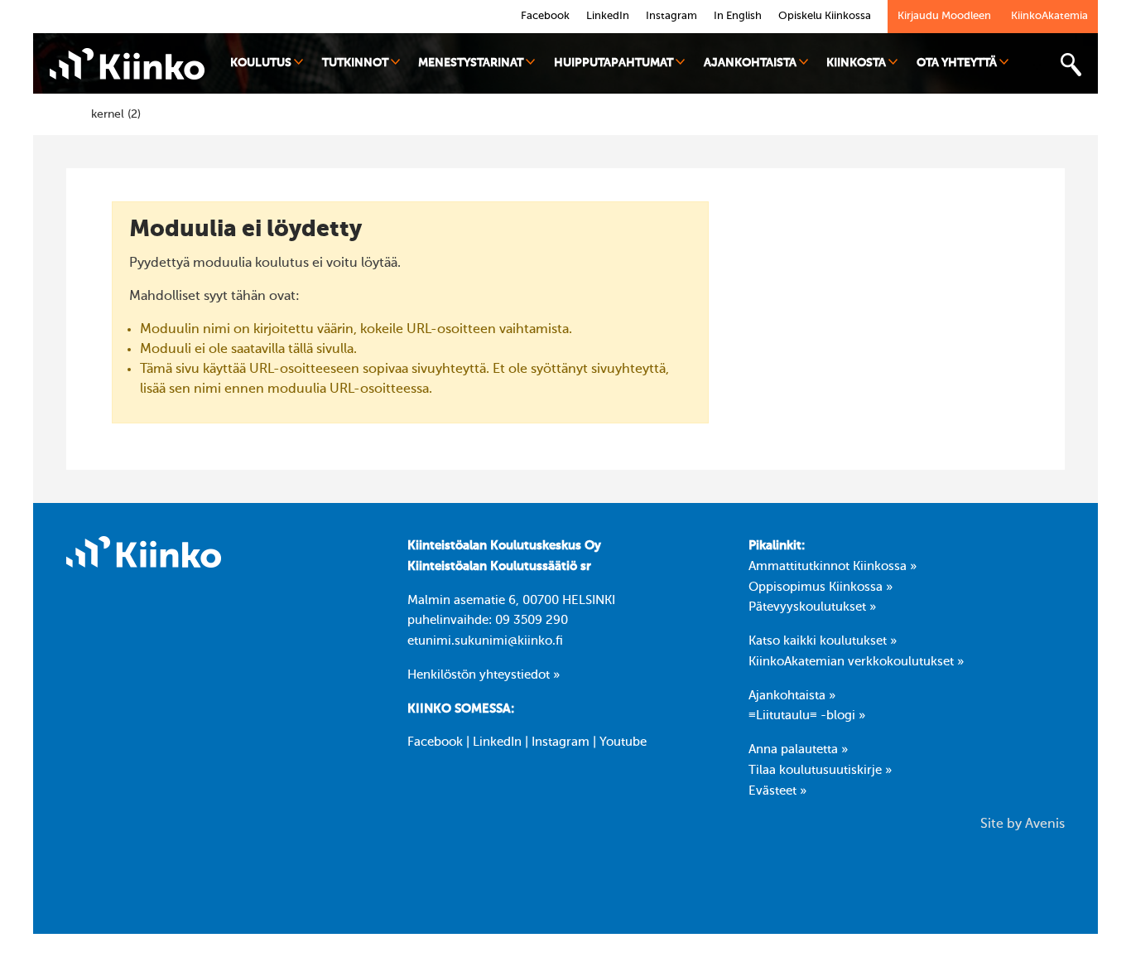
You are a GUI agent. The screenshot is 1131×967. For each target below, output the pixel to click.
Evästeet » (777, 791)
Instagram (561, 742)
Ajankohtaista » (791, 696)
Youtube (623, 742)
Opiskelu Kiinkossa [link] (824, 16)
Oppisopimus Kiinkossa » (820, 587)
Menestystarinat (470, 63)
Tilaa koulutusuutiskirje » (820, 770)
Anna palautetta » (798, 750)
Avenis (1045, 824)
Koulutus (260, 63)
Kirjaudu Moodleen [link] (944, 16)
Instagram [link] (671, 16)
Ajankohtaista (750, 63)
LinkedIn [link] (607, 16)
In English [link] (738, 16)
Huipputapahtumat (613, 63)
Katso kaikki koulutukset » (822, 641)
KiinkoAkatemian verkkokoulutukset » (856, 662)
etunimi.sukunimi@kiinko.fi (485, 641)
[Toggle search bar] (1070, 65)
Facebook (435, 742)
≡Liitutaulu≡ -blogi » (806, 716)
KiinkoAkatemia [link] (1049, 16)
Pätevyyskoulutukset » (812, 607)
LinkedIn (497, 742)
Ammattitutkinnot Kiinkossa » (832, 566)
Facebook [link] (545, 16)
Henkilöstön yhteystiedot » (483, 675)
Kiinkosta (856, 63)
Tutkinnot (355, 63)
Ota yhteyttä (957, 63)
